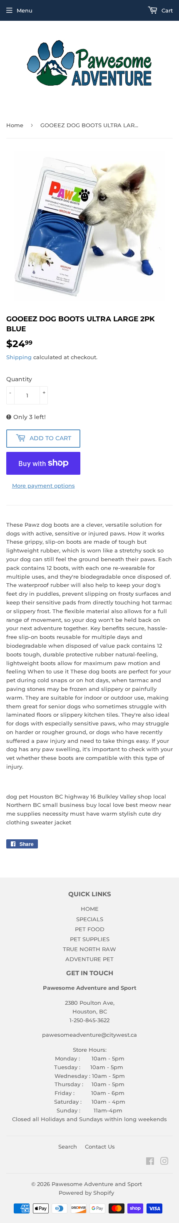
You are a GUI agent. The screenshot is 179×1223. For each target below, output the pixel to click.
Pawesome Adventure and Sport (97, 1184)
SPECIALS (89, 919)
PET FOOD (89, 929)
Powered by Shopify (86, 1192)
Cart (166, 10)
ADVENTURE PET (89, 959)
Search (67, 1146)
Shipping (19, 357)
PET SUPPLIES (89, 939)
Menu (24, 10)
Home (14, 125)
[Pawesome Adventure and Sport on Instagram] (164, 1162)
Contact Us (100, 1146)
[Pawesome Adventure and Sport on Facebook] (150, 1162)
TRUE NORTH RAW (89, 949)
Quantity (19, 379)
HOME (90, 908)
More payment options (43, 485)
